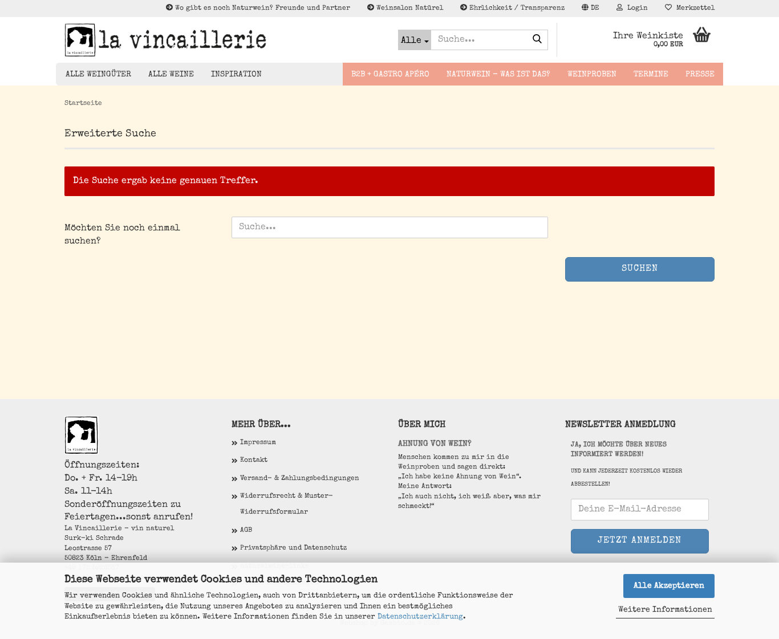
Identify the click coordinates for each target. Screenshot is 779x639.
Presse (700, 75)
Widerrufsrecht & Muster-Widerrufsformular (286, 504)
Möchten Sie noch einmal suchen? (122, 235)
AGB (246, 530)
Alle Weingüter (98, 75)
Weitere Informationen (665, 610)
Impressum (258, 442)
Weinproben (591, 75)
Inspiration (236, 75)
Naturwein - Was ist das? (498, 75)
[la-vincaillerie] (222, 40)
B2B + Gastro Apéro (390, 75)
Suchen (640, 269)
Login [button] (635, 8)
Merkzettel (693, 8)
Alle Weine (171, 75)
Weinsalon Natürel (408, 8)
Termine (651, 75)
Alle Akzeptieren (669, 586)
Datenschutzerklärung (420, 617)
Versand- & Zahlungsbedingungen (299, 478)
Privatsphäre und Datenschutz (293, 548)
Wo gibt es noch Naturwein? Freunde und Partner (261, 8)
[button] (590, 8)
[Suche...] (537, 40)
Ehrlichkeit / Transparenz (516, 8)
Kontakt (253, 460)
